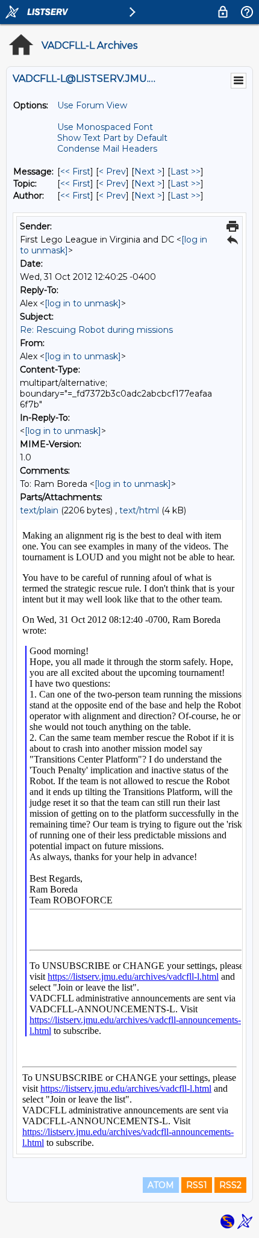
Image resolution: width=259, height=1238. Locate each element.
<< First (75, 171)
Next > (148, 171)
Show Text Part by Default (112, 137)
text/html (139, 510)
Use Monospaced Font (105, 127)
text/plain (39, 510)
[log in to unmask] (83, 303)
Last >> (185, 171)
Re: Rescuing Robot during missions (96, 329)
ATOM (161, 1185)
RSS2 (230, 1185)
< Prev (112, 171)
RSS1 (196, 1185)
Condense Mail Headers (107, 148)
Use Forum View (92, 105)
